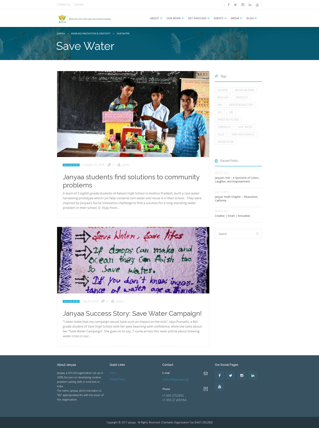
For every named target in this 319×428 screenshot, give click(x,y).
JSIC (220, 112)
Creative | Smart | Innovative (232, 216)
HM (220, 105)
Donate (79, 4)
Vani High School (243, 134)
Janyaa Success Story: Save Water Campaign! (132, 313)
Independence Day (241, 105)
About (154, 18)
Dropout (242, 97)
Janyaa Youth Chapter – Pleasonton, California (236, 198)
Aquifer (223, 90)
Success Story (71, 165)
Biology (223, 97)
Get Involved (197, 18)
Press (113, 373)
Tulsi (221, 134)
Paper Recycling (228, 119)
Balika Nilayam (244, 90)
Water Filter (226, 141)
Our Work (174, 18)
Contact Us (63, 4)
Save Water (245, 127)
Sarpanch (224, 127)
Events (218, 18)
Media (235, 18)
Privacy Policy (117, 379)
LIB (231, 112)
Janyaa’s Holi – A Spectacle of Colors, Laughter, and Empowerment (237, 179)
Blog (250, 18)
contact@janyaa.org (175, 379)
